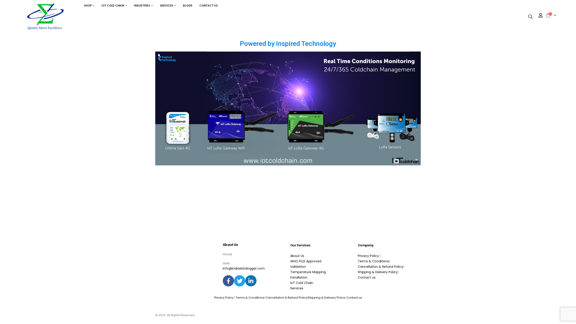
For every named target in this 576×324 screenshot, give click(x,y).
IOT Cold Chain (112, 5)
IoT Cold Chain (301, 283)
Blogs (187, 5)
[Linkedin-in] (250, 280)
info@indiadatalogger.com (244, 268)
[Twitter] (239, 280)
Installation (298, 277)
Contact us (367, 277)
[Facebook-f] (228, 280)
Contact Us (208, 5)
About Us (230, 244)
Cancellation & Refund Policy (380, 266)
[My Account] (540, 15)
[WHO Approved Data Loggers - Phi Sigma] (45, 17)
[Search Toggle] (530, 16)
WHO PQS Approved (305, 261)
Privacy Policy (369, 256)
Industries (142, 5)
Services (166, 5)
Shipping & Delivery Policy (378, 272)
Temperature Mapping (308, 272)
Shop (88, 5)
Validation (298, 266)
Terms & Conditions (373, 261)
